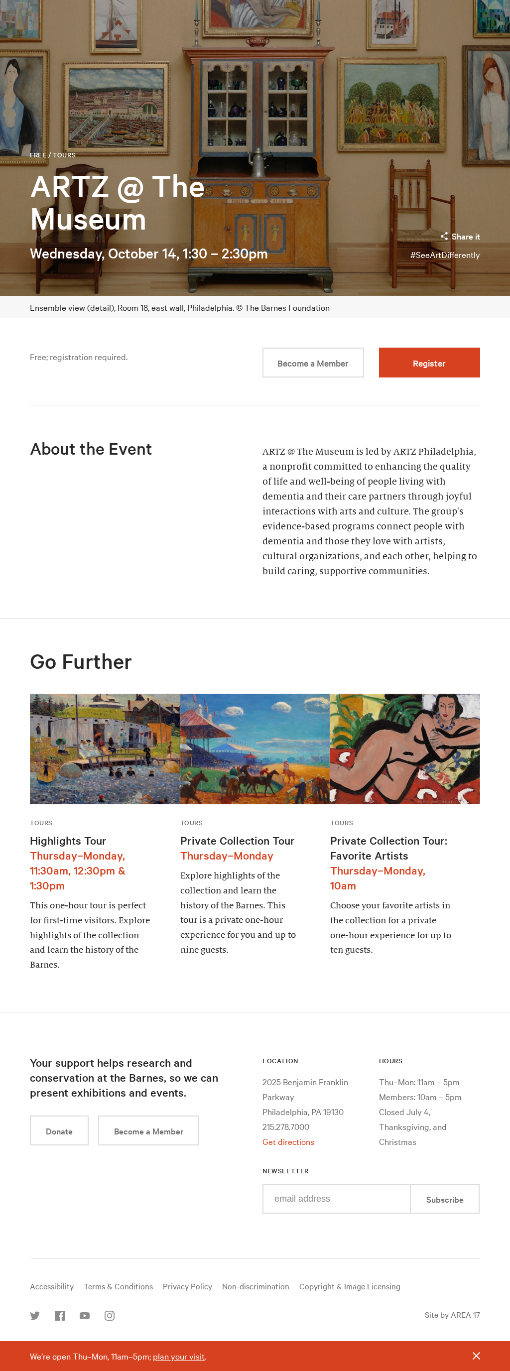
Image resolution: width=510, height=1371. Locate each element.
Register (429, 363)
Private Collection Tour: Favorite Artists (388, 847)
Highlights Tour (68, 840)
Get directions (288, 1141)
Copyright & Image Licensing (349, 1285)
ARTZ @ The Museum (117, 202)
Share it (466, 236)
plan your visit (179, 1356)
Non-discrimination (255, 1285)
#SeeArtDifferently (445, 254)
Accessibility (52, 1285)
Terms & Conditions (118, 1285)
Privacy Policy (187, 1285)
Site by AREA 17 (452, 1314)
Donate (59, 1130)
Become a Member (313, 363)
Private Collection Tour (237, 840)
